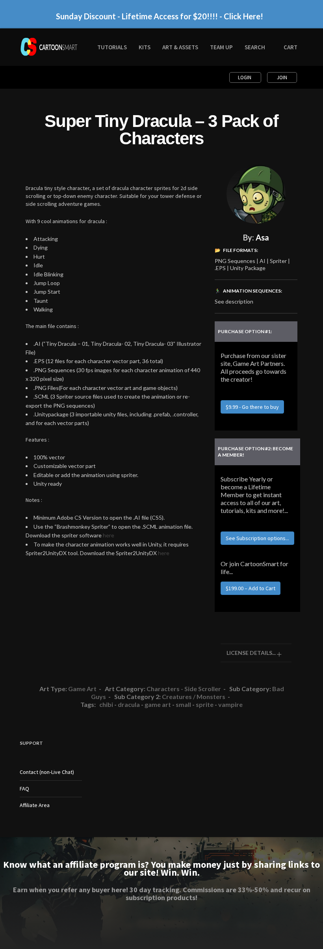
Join (282, 77)
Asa (262, 237)
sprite (204, 704)
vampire (230, 704)
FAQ (24, 788)
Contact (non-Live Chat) (47, 772)
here (108, 535)
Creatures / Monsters (193, 696)
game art (158, 704)
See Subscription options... (257, 538)
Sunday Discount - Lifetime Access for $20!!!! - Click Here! (159, 14)
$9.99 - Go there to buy (252, 406)
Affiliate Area (35, 805)
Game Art (82, 688)
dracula (129, 704)
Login (245, 77)
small (183, 704)
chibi (106, 704)
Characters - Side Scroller (184, 688)
